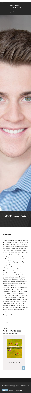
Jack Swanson (17, 12)
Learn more (19, 390)
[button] (2, 2)
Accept (4, 390)
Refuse (11, 390)
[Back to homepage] (15, 6)
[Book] (23, 368)
